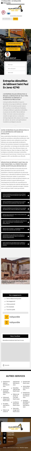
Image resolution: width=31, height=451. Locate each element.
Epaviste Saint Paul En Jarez (26, 382)
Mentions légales (24, 447)
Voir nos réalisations (14, 43)
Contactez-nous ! (13, 49)
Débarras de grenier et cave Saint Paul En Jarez (16, 397)
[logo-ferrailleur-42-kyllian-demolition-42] (15, 8)
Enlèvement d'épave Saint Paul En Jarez (6, 399)
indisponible (7, 1)
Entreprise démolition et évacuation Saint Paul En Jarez (26, 404)
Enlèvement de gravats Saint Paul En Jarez (6, 392)
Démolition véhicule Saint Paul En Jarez (16, 389)
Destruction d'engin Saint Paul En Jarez (16, 410)
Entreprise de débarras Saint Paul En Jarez (6, 384)
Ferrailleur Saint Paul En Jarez (6, 405)
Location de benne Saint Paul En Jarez (16, 404)
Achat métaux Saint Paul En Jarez (26, 388)
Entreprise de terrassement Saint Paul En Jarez (26, 395)
